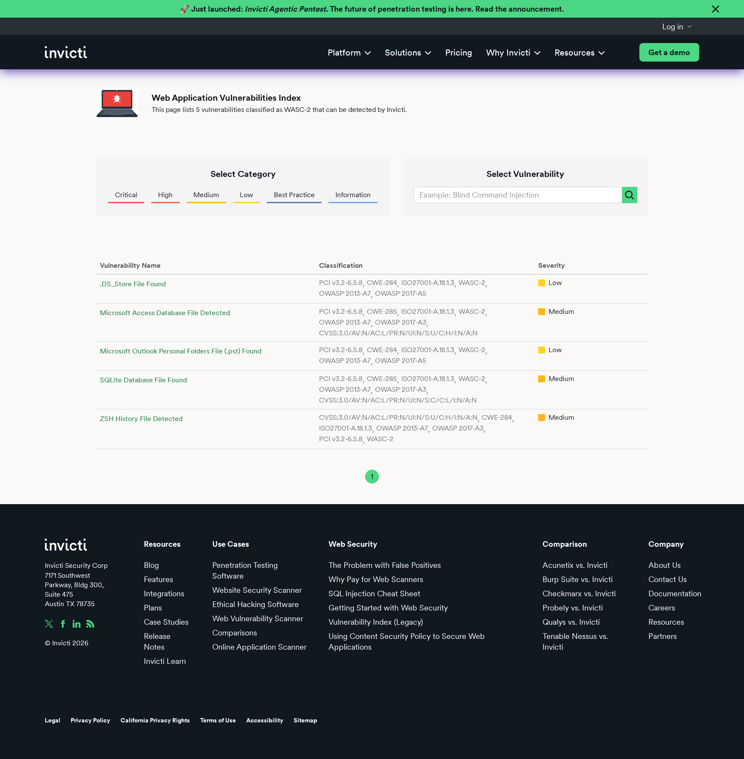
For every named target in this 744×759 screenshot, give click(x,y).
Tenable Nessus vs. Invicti (575, 641)
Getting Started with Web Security (388, 607)
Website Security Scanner (257, 590)
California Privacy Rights (155, 720)
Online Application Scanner (259, 646)
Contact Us (667, 579)
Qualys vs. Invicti (571, 621)
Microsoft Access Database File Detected (165, 313)
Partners (662, 636)
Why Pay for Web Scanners (376, 579)
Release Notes (157, 641)
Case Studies (166, 621)
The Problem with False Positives (385, 565)
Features (158, 579)
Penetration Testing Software (245, 570)
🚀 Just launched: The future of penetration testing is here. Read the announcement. (372, 8)
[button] (677, 26)
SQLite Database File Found (143, 380)
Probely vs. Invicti (572, 607)
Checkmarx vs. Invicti (579, 593)
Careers (661, 607)
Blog (151, 565)
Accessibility (264, 720)
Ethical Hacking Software (255, 604)
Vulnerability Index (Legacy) (376, 621)
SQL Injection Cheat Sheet (374, 593)
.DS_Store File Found (133, 284)
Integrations (164, 593)
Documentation (674, 593)
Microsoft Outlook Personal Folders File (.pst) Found (180, 351)
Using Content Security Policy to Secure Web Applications (407, 641)
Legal (52, 720)
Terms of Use (218, 720)
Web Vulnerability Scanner (257, 618)
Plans (153, 607)
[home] (66, 52)
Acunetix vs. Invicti (575, 565)
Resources (666, 621)
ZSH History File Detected (141, 419)
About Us (664, 565)
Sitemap (305, 720)
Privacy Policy (90, 720)
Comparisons (234, 632)
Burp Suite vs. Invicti (577, 579)
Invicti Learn (165, 661)
